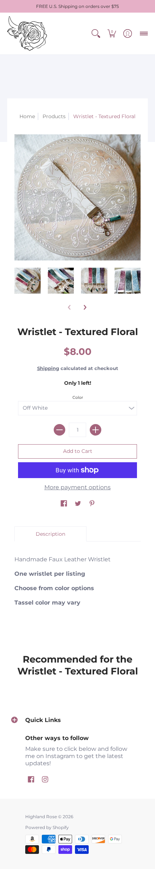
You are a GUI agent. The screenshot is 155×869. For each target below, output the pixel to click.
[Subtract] (59, 430)
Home (27, 116)
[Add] (95, 430)
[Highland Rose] (27, 33)
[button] (96, 33)
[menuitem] (96, 33)
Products (54, 116)
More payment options (77, 487)
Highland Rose (41, 816)
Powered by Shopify (47, 827)
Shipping (48, 368)
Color (77, 397)
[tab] (50, 534)
